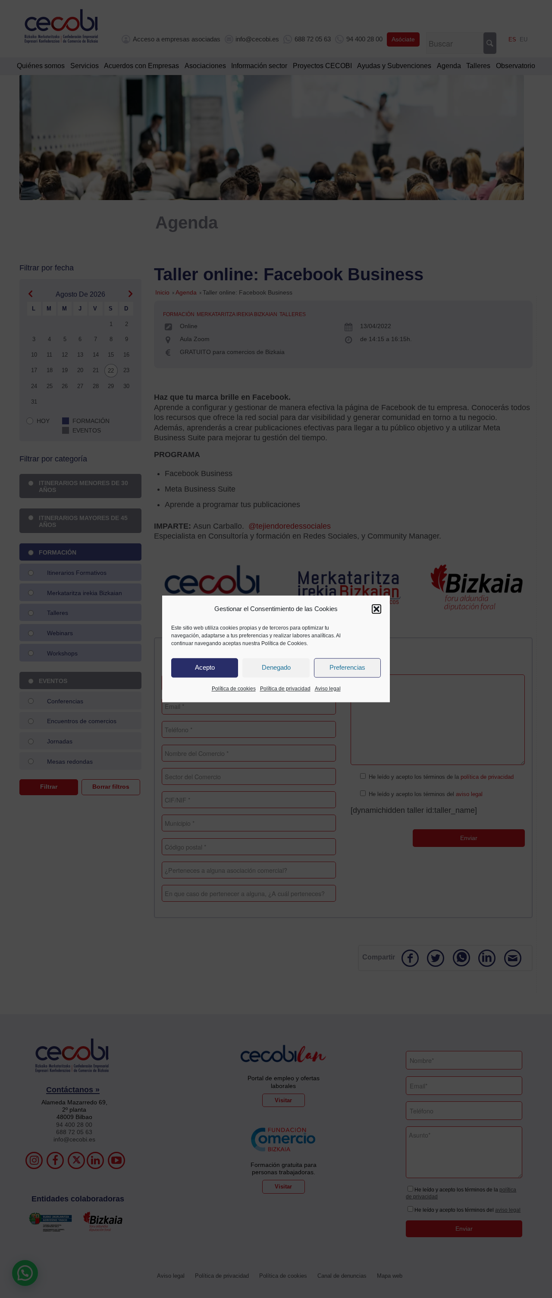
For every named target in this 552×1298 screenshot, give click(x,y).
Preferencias (347, 667)
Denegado (276, 667)
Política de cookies (234, 689)
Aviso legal (328, 689)
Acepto (205, 667)
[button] (376, 609)
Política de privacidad (285, 689)
